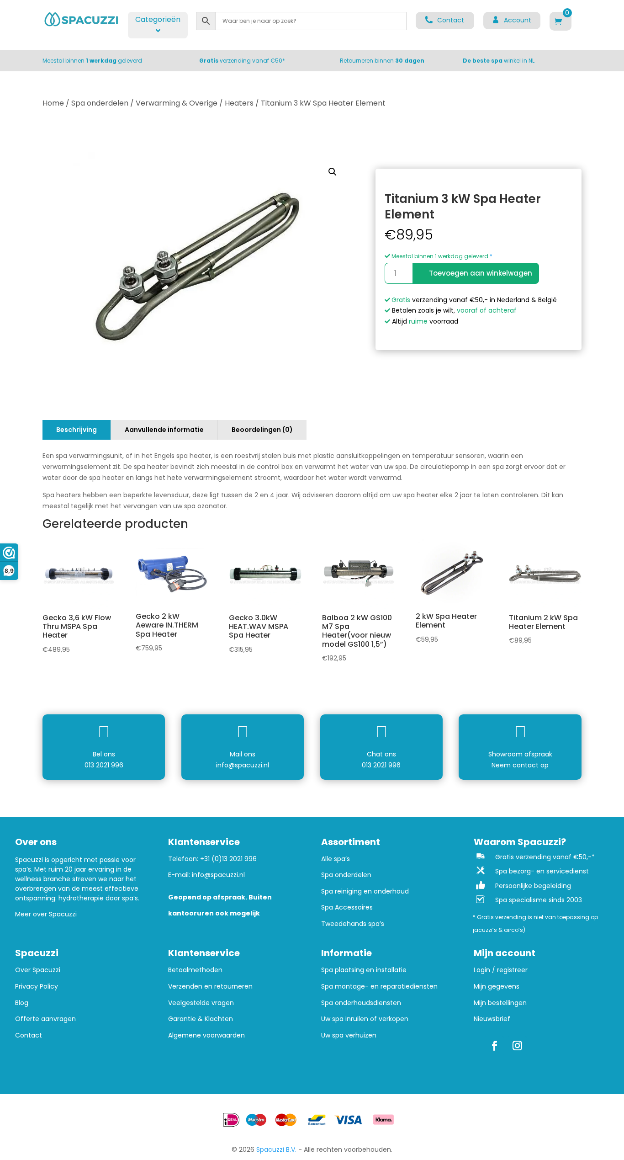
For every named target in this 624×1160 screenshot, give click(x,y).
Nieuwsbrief (492, 1019)
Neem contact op (520, 765)
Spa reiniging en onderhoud (365, 891)
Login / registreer (501, 970)
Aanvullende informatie (164, 429)
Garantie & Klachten (200, 1019)
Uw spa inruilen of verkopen (364, 1019)
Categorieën (157, 19)
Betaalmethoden (195, 970)
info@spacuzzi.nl (242, 765)
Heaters (239, 103)
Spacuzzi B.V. (276, 1149)
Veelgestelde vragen (201, 1003)
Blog (21, 1003)
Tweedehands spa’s (352, 924)
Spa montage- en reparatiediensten (379, 986)
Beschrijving (76, 429)
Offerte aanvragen (45, 1019)
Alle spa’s (335, 859)
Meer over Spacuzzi (46, 914)
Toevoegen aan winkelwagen (480, 273)
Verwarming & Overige (176, 103)
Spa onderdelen (99, 103)
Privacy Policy (36, 986)
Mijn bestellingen (500, 1003)
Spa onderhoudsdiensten (361, 1003)
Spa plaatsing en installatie (364, 970)
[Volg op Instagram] (517, 1045)
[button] (332, 172)
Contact (28, 1035)
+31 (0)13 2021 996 (228, 858)
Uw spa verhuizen (348, 1035)
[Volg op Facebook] (494, 1045)
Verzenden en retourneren (210, 986)
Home (53, 103)
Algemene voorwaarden (206, 1035)
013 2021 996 (104, 765)
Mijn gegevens (496, 986)
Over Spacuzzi (37, 970)
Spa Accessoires (347, 907)
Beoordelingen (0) (262, 429)
